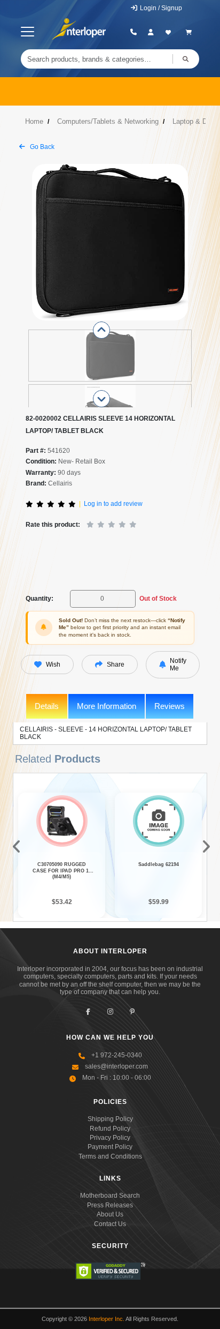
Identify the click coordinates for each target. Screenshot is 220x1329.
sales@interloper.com (116, 1066)
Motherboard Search (110, 1195)
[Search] (185, 59)
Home (34, 121)
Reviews (169, 706)
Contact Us (110, 1224)
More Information (106, 706)
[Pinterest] (132, 1011)
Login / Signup (160, 8)
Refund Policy (110, 1128)
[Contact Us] (133, 32)
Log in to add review (113, 503)
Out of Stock (158, 598)
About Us (110, 1214)
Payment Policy (110, 1147)
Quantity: (39, 598)
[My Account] (151, 32)
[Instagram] (110, 1011)
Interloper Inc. (106, 1319)
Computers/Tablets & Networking (108, 121)
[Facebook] (88, 1011)
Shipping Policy (110, 1119)
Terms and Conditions (110, 1156)
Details (47, 706)
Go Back (41, 147)
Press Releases (110, 1205)
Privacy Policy (110, 1137)
